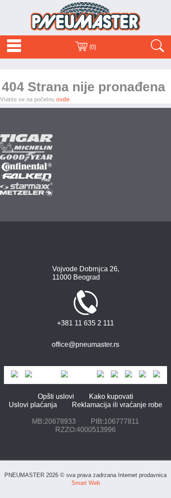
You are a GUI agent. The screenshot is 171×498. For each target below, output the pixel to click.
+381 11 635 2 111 (85, 323)
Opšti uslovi (56, 396)
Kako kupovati (111, 396)
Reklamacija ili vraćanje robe (117, 404)
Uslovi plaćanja (33, 404)
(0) (92, 47)
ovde (63, 99)
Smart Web (85, 483)
